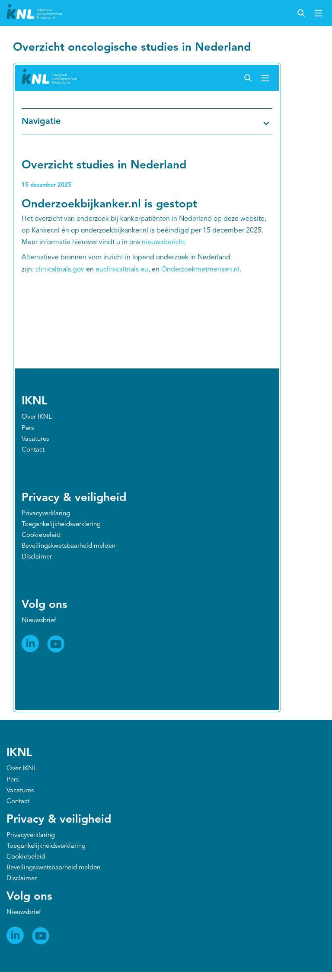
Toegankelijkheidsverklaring (46, 846)
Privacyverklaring (30, 835)
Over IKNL (21, 768)
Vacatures (20, 791)
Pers (12, 780)
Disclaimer (21, 878)
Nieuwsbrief (23, 912)
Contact (17, 801)
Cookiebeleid (25, 857)
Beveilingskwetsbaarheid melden (53, 868)
